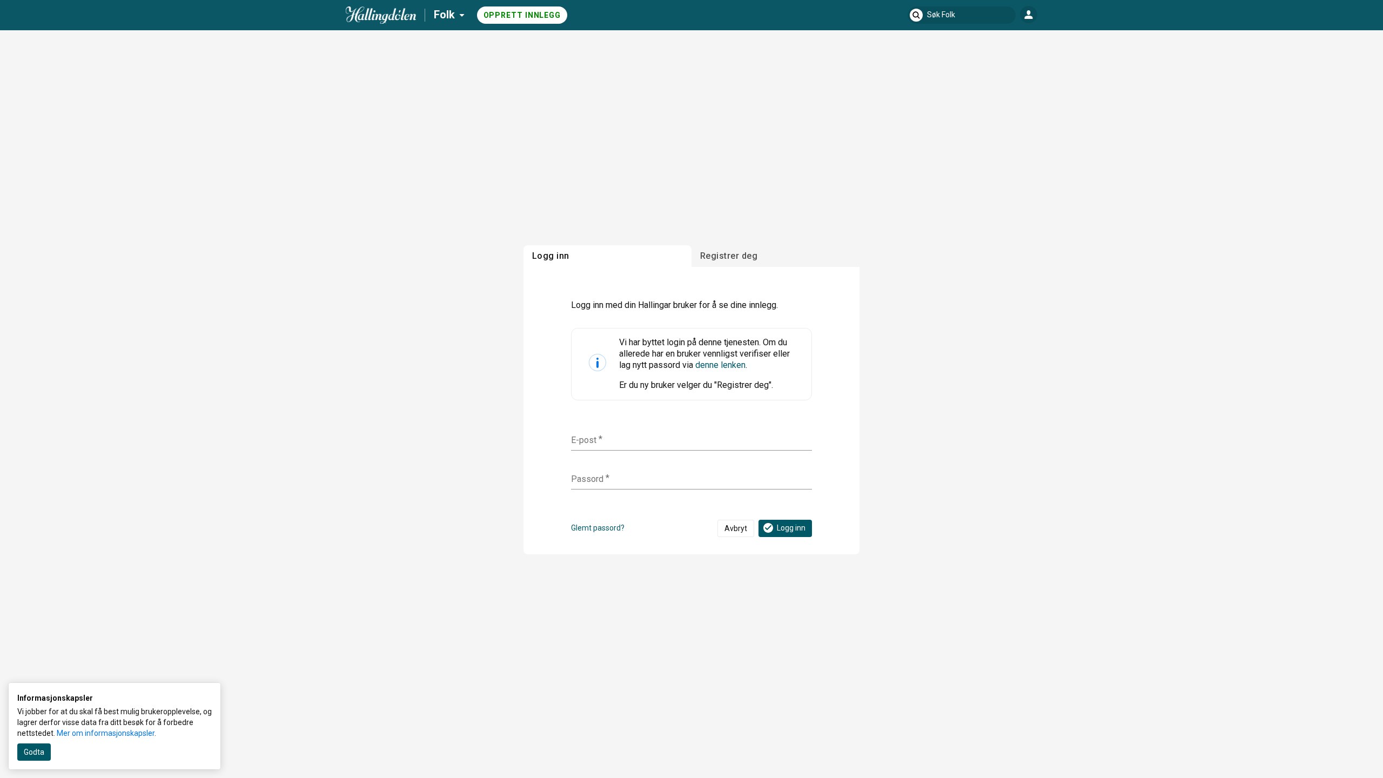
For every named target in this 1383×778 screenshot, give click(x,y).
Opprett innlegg (522, 15)
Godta (34, 752)
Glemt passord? (598, 528)
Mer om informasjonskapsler (106, 733)
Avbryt (735, 528)
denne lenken (720, 365)
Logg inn (791, 528)
